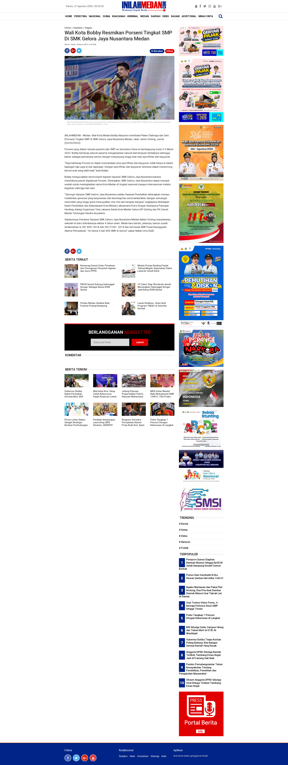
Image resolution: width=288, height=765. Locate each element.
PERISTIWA (80, 16)
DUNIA (106, 16)
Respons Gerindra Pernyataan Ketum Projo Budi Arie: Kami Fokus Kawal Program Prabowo (133, 425)
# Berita (183, 523)
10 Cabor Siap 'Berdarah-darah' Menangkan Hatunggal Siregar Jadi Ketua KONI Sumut (154, 287)
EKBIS (165, 16)
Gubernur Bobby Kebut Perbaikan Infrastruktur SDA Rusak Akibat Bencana (73, 396)
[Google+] (73, 50)
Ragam (88, 27)
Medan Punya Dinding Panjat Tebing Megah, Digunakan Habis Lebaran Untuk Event (155, 268)
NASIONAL (95, 16)
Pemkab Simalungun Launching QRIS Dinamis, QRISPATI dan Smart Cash (104, 423)
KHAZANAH (118, 16)
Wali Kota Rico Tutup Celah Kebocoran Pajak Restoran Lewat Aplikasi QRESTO (104, 395)
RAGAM (175, 16)
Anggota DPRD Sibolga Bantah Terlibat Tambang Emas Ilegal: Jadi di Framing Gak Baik (203, 655)
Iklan (163, 756)
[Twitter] (79, 50)
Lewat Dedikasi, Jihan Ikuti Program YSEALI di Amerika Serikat (152, 306)
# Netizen (184, 541)
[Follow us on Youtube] (93, 757)
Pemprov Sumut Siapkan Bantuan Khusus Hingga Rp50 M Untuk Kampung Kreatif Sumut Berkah (200, 564)
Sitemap (155, 756)
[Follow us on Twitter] (76, 757)
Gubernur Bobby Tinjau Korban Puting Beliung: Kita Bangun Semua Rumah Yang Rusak (203, 642)
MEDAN (144, 16)
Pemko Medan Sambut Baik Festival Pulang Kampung (95, 304)
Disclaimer (142, 756)
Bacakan (158, 51)
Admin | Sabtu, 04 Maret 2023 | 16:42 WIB (80, 44)
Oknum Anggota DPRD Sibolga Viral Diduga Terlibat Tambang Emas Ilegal (203, 682)
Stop (170, 51)
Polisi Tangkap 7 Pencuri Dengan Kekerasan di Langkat (161, 422)
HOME (68, 16)
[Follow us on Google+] (84, 757)
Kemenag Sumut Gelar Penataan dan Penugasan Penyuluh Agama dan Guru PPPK (98, 268)
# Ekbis (183, 535)
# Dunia (183, 529)
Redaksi (123, 756)
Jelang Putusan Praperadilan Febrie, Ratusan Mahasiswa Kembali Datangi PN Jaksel (133, 396)
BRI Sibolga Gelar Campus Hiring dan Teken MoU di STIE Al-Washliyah (205, 630)
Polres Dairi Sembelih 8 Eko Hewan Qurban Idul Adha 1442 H (204, 576)
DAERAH (155, 16)
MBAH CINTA (205, 16)
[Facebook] (67, 50)
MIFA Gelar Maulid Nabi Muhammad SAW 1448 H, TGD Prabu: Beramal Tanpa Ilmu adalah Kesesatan (162, 396)
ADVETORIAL (189, 16)
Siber (132, 756)
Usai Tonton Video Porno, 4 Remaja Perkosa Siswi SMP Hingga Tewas (202, 605)
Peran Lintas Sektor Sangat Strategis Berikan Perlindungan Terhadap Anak (76, 423)
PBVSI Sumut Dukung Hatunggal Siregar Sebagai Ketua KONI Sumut (97, 287)
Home (67, 27)
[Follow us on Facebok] (67, 757)
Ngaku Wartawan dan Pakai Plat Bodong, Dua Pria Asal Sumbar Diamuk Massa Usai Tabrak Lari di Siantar (200, 592)
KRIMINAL (132, 16)
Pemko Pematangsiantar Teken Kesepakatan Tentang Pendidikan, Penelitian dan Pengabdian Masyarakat (201, 669)
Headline (77, 27)
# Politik (183, 547)
